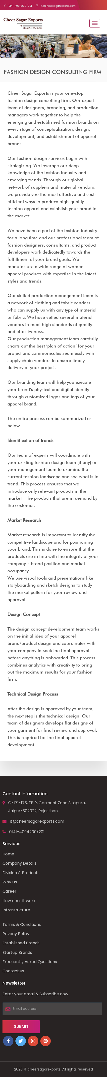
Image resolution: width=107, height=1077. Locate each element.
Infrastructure (16, 910)
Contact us (13, 971)
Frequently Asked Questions (29, 962)
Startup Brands (17, 952)
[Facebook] (8, 1041)
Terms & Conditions (21, 924)
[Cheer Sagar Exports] (23, 21)
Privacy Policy (15, 934)
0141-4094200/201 (27, 832)
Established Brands (21, 943)
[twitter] (20, 1041)
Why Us (9, 882)
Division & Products (21, 873)
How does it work (19, 901)
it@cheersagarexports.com (37, 821)
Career (9, 891)
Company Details (19, 863)
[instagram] (33, 1041)
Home (8, 854)
